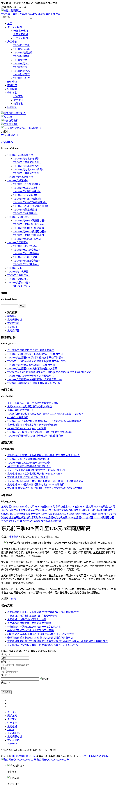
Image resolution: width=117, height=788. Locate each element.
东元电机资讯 (60, 517)
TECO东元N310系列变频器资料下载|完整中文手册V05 (36, 361)
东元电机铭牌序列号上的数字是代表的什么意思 (32, 424)
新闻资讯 (12, 82)
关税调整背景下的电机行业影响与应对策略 (30, 630)
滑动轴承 (63, 506)
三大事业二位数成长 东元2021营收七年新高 (30, 350)
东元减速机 (13, 323)
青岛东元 (12, 719)
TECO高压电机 (21, 49)
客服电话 (12, 316)
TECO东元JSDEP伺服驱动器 (29, 220)
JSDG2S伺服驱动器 (103, 517)
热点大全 (12, 744)
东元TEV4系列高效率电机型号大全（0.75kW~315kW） (36, 470)
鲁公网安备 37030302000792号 (52, 759)
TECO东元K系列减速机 (27, 191)
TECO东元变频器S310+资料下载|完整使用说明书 (33, 383)
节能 (45, 521)
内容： (5, 682)
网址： (5, 668)
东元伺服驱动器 (68, 514)
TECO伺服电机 (21, 56)
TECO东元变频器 (17, 242)
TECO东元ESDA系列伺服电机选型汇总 (28, 459)
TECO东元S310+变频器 (26, 249)
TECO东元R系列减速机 (26, 184)
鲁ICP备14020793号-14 (96, 756)
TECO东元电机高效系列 (27, 173)
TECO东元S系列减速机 (26, 188)
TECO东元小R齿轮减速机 (28, 198)
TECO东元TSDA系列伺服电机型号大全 (28, 462)
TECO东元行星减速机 (26, 209)
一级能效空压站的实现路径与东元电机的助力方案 (34, 626)
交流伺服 (81, 510)
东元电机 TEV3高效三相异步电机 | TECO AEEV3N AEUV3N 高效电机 (45, 488)
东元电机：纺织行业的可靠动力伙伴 (26, 619)
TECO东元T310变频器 (26, 246)
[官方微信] (11, 10)
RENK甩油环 (86, 506)
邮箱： (5, 661)
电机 (107, 510)
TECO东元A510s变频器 (26, 260)
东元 (3, 506)
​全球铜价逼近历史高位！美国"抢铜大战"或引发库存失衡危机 (40, 637)
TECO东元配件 (21, 78)
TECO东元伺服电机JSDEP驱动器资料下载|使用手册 (35, 354)
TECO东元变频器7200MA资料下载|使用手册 (31, 365)
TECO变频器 (20, 60)
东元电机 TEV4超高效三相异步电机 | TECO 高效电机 (35, 484)
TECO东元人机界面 (18, 271)
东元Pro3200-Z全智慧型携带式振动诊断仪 (29, 406)
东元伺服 (40, 510)
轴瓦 (8, 506)
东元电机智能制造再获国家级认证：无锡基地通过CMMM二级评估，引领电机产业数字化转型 (57, 641)
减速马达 (16, 517)
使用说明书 (36, 514)
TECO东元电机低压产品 (21, 155)
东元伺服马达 (56, 510)
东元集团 (98, 552)
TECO (10, 729)
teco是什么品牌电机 (17, 417)
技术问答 (12, 89)
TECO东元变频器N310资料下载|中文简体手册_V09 (34, 379)
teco (47, 510)
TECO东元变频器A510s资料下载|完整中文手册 (32, 368)
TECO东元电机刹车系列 (27, 158)
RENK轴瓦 (40, 506)
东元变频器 (13, 330)
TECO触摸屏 (20, 67)
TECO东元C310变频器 (26, 257)
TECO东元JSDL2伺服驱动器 (29, 228)
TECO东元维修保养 (18, 279)
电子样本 (24, 521)
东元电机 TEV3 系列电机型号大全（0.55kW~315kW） (36, 473)
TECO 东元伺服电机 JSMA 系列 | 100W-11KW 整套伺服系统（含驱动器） (46, 414)
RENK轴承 (52, 506)
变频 (45, 514)
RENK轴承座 (101, 506)
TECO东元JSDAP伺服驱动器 (29, 224)
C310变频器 (46, 517)
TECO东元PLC (21, 63)
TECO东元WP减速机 (25, 213)
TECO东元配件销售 (18, 282)
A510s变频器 (36, 521)
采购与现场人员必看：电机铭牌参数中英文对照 (32, 403)
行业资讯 (82, 514)
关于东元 (12, 712)
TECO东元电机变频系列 (27, 166)
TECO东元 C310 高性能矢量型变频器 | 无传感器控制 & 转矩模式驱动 (44, 421)
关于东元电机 (14, 27)
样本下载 (18, 96)
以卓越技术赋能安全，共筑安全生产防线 (29, 623)
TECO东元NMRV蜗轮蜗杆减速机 (32, 206)
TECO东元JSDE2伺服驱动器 (29, 235)
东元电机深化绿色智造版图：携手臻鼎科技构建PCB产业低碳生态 (42, 645)
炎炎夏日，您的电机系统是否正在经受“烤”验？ (32, 616)
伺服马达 (90, 510)
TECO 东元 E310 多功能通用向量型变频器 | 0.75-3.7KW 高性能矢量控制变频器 (49, 372)
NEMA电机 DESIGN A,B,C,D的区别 (26, 428)
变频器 (67, 510)
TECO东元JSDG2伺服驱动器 (29, 231)
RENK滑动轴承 (22, 286)
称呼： (5, 654)
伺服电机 (100, 510)
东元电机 (12, 327)
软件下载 (18, 103)
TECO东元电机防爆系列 (27, 162)
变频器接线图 (23, 514)
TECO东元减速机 (22, 52)
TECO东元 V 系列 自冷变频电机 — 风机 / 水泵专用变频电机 (39, 432)
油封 (110, 506)
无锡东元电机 (20, 30)
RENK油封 (73, 506)
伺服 (73, 510)
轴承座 (9, 510)
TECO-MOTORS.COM (23, 756)
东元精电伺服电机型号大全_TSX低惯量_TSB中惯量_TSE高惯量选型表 (45, 481)
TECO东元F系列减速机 (26, 195)
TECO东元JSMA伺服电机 (28, 239)
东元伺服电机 (14, 319)
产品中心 (12, 41)
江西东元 (12, 723)
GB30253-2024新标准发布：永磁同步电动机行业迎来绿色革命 (40, 634)
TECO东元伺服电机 (18, 217)
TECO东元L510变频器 (26, 264)
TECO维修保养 (21, 74)
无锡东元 (12, 715)
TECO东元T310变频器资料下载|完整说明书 (30, 376)
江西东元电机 (20, 38)
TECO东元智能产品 (18, 275)
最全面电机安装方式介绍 (20, 410)
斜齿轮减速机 (55, 521)
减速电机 (25, 517)
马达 (13, 514)
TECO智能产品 (21, 71)
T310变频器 (87, 517)
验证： (5, 675)
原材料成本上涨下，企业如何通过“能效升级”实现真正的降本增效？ (43, 455)
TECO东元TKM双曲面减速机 (30, 202)
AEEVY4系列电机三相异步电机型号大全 (29, 466)
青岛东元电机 (20, 34)
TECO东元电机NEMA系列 (28, 169)
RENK (14, 506)
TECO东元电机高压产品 (21, 177)
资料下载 (12, 92)
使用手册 (18, 100)
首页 (9, 23)
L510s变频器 (74, 517)
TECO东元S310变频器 (26, 253)
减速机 (97, 514)
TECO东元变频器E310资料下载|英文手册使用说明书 (35, 357)
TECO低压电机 (21, 45)
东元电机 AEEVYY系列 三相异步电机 (27, 477)
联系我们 (12, 107)
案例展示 (12, 85)
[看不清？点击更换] (45, 678)
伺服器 (90, 514)
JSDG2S (5, 521)
